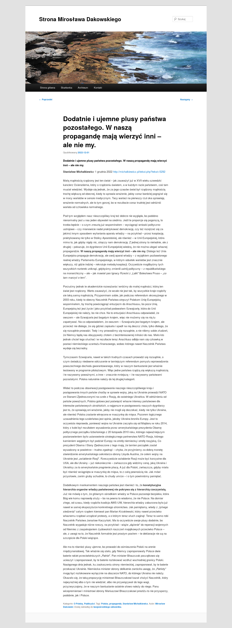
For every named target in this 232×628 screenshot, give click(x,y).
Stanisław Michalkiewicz (135, 603)
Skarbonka (66, 87)
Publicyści (89, 603)
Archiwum (83, 87)
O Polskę (78, 603)
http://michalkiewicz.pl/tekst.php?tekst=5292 (139, 171)
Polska (104, 603)
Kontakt (98, 87)
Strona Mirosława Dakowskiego (80, 19)
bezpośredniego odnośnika (107, 606)
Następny (186, 99)
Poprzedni (45, 99)
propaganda (115, 603)
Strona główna (47, 87)
